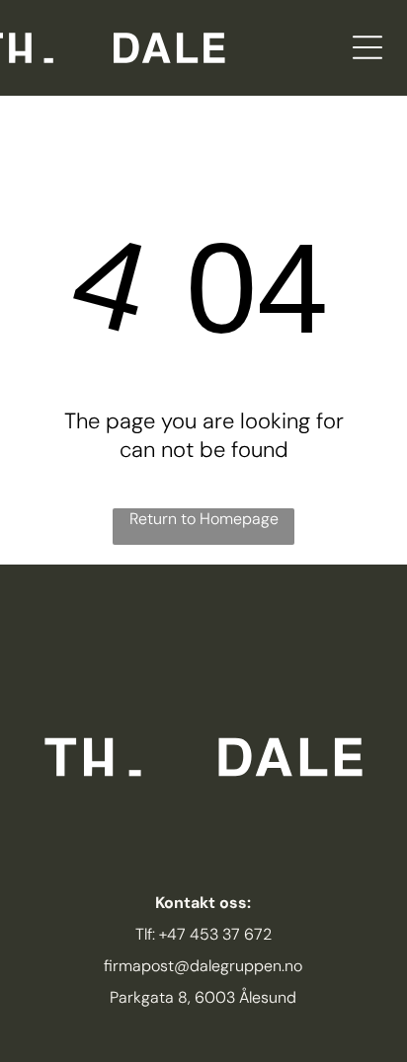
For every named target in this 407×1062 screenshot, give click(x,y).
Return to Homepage (204, 518)
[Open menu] (367, 47)
